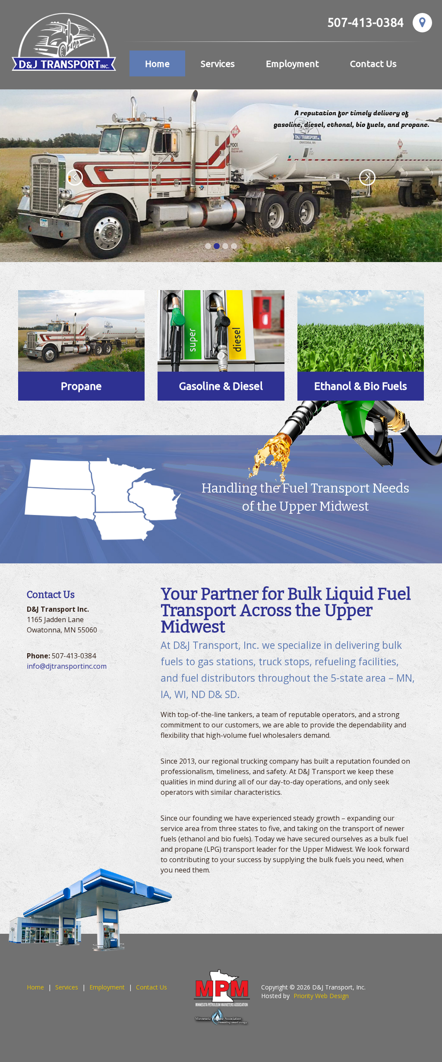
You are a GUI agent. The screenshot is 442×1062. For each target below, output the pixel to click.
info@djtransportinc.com (67, 666)
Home (157, 63)
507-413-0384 (365, 22)
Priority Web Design (321, 996)
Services (218, 63)
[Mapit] (422, 22)
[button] (66, 175)
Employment (292, 63)
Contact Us (373, 63)
